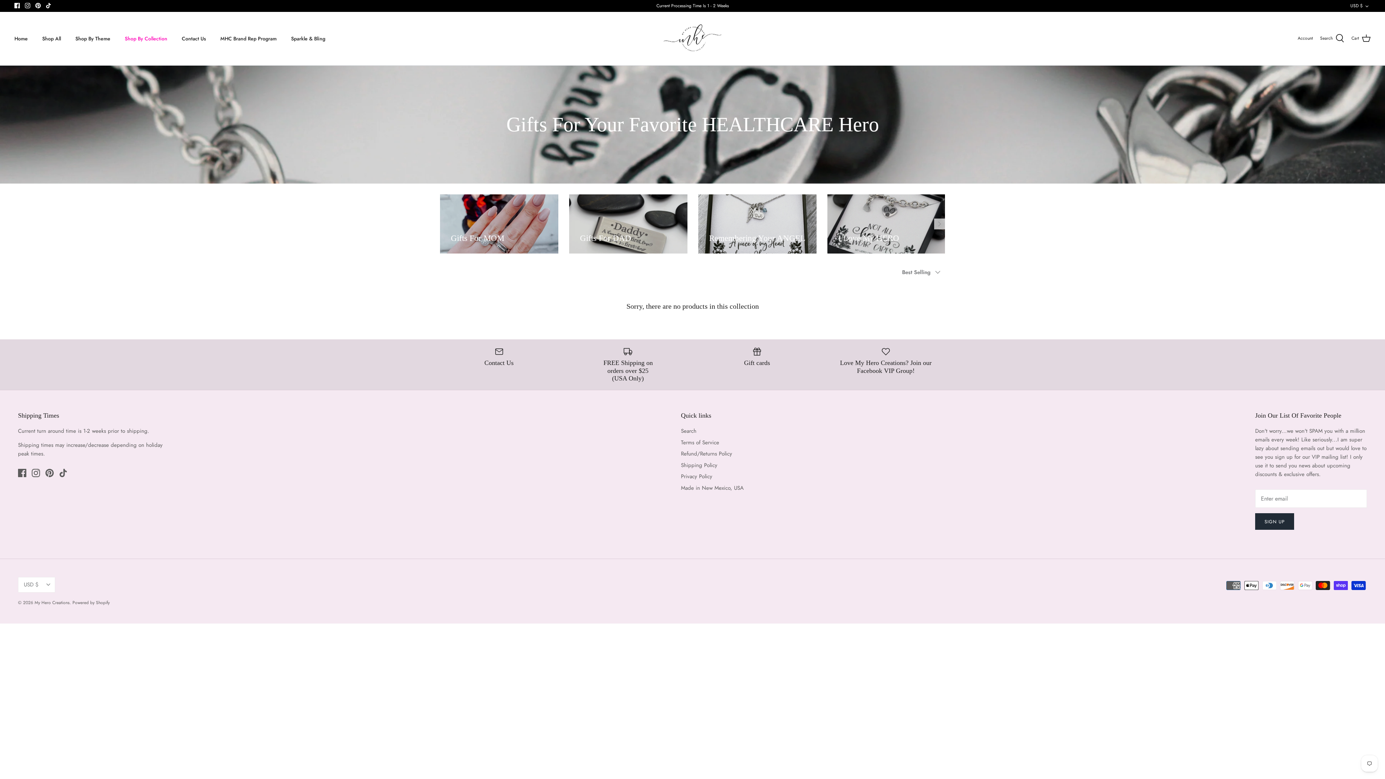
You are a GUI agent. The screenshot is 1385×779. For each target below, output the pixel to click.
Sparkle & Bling (308, 38)
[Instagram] (27, 5)
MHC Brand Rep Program (248, 38)
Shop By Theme (92, 38)
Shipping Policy (699, 465)
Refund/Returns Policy (706, 454)
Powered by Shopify (91, 602)
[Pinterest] (38, 5)
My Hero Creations (52, 602)
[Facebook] (17, 5)
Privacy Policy (696, 476)
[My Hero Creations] (692, 38)
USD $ (1356, 6)
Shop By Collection (146, 38)
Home (21, 38)
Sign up (1275, 521)
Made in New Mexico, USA (712, 488)
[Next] (939, 224)
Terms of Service (700, 442)
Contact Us (194, 38)
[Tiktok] (48, 5)
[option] (499, 224)
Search (688, 431)
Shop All (51, 38)
